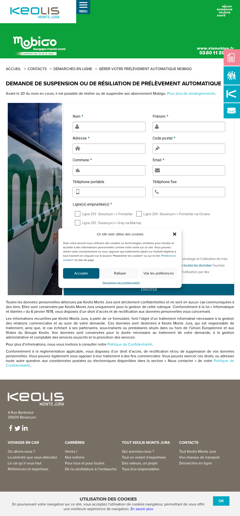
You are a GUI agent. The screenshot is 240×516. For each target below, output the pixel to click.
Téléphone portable (88, 182)
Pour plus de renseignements (191, 93)
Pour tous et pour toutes (84, 463)
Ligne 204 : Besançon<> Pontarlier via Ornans (176, 214)
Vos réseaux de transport (199, 457)
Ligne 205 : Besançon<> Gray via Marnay (111, 223)
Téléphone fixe (165, 182)
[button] (174, 234)
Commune (82, 160)
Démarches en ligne (195, 463)
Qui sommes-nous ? (138, 451)
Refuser (120, 273)
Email (158, 160)
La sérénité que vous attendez (32, 457)
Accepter (81, 273)
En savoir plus (142, 509)
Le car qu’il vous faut (24, 463)
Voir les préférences (158, 273)
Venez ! (71, 451)
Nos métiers (74, 457)
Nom (78, 116)
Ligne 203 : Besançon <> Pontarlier (107, 214)
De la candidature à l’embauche (91, 469)
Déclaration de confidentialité (121, 282)
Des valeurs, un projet (140, 463)
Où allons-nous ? (21, 451)
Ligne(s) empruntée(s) (92, 204)
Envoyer (149, 289)
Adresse (81, 138)
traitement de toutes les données (187, 265)
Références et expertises (28, 469)
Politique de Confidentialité (129, 344)
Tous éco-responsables (140, 469)
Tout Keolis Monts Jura (197, 451)
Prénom (160, 116)
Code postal (164, 138)
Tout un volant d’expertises (144, 457)
